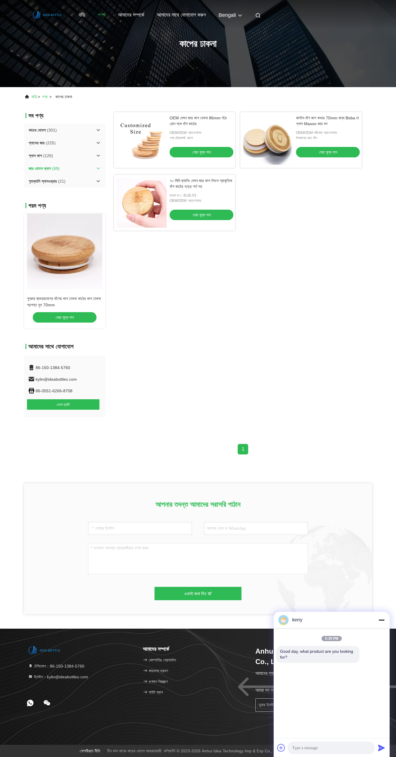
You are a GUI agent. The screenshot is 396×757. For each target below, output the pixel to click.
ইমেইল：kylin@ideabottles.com (60, 677)
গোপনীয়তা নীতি (90, 751)
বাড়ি (82, 15)
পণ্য (101, 15)
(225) (42, 143)
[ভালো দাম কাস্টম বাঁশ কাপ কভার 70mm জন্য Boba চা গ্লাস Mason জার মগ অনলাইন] (268, 140)
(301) (43, 130)
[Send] (381, 747)
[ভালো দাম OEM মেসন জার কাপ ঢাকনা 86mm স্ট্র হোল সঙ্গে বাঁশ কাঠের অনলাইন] (142, 140)
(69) (44, 168)
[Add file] (281, 747)
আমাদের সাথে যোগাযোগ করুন (181, 15)
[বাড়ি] (47, 14)
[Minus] (381, 619)
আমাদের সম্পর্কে (131, 15)
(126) (41, 155)
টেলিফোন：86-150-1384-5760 (58, 666)
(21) (47, 181)
